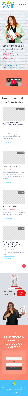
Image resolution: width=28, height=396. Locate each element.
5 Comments (12, 169)
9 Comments (12, 128)
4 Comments (12, 249)
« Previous (6, 266)
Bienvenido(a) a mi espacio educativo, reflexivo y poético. (11, 244)
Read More (9, 142)
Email (14, 361)
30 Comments (12, 209)
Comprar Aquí (21, 293)
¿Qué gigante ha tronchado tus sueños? (13, 124)
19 (20, 266)
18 (17, 266)
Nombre (14, 356)
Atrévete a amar (10, 206)
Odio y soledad (10, 167)
